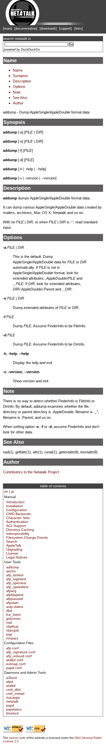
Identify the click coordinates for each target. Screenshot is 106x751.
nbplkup (12, 626)
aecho (11, 571)
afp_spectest (16, 583)
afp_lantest (14, 575)
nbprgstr (12, 630)
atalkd (11, 686)
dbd (9, 611)
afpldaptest (14, 595)
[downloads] (48, 28)
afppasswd (14, 599)
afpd (9, 682)
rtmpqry (12, 638)
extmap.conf (15, 664)
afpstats (12, 603)
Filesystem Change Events (27, 537)
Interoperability (17, 534)
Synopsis (20, 76)
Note (16, 92)
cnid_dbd (13, 690)
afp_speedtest (17, 587)
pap (9, 634)
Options (19, 86)
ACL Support (16, 526)
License (12, 553)
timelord (12, 713)
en (6, 491)
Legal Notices (16, 557)
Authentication (17, 522)
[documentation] (25, 28)
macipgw (13, 697)
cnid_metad (15, 693)
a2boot (11, 678)
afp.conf (12, 648)
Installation (14, 506)
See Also (20, 98)
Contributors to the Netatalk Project (31, 472)
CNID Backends (18, 514)
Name (10, 60)
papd (10, 705)
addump (12, 567)
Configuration (16, 510)
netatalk (12, 701)
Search (11, 541)
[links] (78, 28)
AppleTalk (13, 545)
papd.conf (14, 668)
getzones (13, 618)
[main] (7, 28)
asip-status (14, 607)
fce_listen (13, 614)
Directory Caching (20, 530)
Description (22, 81)
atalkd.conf (14, 660)
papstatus (13, 709)
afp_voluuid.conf (19, 656)
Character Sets (18, 518)
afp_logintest (16, 579)
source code (17, 738)
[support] (65, 28)
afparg (11, 591)
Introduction (15, 502)
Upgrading (14, 549)
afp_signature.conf (20, 652)
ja (12, 491)
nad (9, 622)
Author (18, 103)
